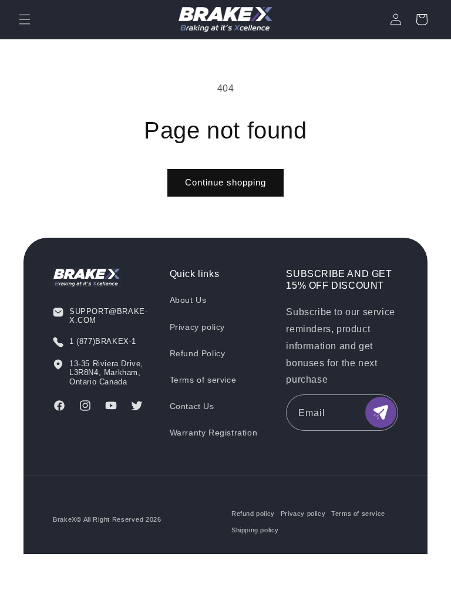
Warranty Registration (214, 432)
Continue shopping (225, 182)
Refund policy (253, 513)
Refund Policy (198, 353)
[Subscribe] (380, 412)
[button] (25, 19)
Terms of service (203, 379)
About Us (188, 300)
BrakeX (64, 519)
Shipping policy (255, 530)
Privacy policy (197, 327)
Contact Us (192, 406)
